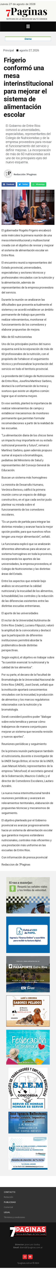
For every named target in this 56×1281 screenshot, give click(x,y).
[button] (28, 26)
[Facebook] (30, 1257)
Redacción (8, 1197)
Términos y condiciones (14, 1217)
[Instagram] (25, 1257)
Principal (8, 50)
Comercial (8, 1207)
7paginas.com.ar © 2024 (28, 1263)
